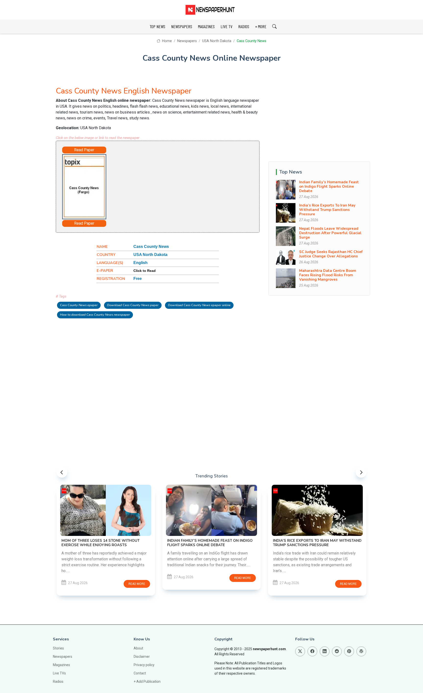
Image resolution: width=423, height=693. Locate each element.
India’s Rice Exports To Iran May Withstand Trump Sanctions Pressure (327, 210)
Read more (137, 578)
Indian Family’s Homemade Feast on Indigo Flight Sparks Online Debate (329, 186)
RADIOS (243, 26)
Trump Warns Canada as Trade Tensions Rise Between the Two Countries (316, 503)
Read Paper (84, 150)
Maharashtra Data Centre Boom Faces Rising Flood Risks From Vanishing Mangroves (327, 275)
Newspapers (187, 41)
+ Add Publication (147, 681)
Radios (58, 681)
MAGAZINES (206, 26)
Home (166, 41)
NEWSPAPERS (181, 26)
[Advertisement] (171, 185)
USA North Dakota (216, 41)
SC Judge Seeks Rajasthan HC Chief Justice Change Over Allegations (331, 254)
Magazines (61, 665)
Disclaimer (142, 656)
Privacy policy (144, 665)
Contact (140, 673)
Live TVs (59, 673)
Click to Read (144, 271)
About (138, 648)
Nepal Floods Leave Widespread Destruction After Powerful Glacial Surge (330, 233)
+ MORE (260, 26)
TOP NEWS (157, 26)
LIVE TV (226, 26)
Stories (58, 648)
